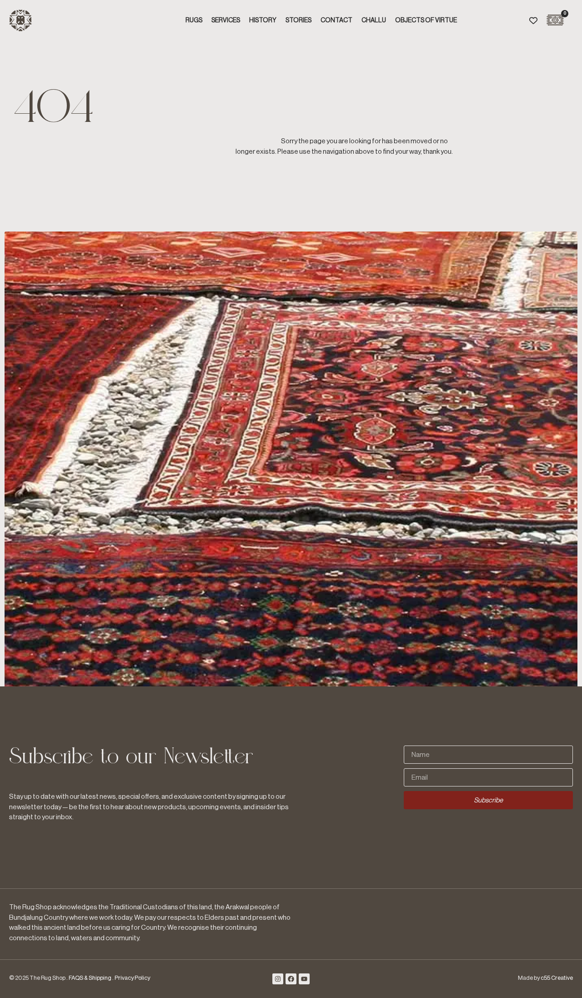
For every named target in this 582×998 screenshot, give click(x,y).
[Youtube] (304, 978)
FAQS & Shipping (90, 978)
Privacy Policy (132, 978)
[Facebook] (291, 978)
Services (225, 20)
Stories (298, 20)
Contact (336, 20)
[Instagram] (277, 978)
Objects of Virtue (426, 20)
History (262, 20)
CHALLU (373, 20)
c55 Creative (557, 978)
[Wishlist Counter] (533, 20)
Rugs (194, 20)
